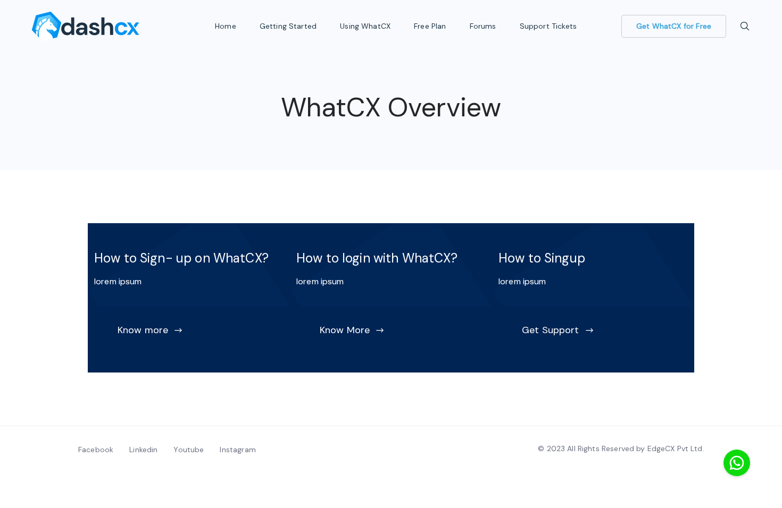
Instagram (237, 449)
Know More (345, 330)
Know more (143, 330)
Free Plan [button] (431, 26)
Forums (484, 26)
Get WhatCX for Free (673, 26)
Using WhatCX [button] (366, 26)
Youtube (188, 449)
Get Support (550, 330)
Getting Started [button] (289, 26)
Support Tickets (549, 26)
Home (226, 26)
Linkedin (143, 449)
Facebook (95, 449)
